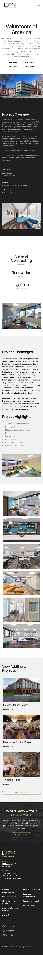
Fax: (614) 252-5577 (9, 876)
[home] (10, 4)
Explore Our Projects (31, 889)
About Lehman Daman (8, 902)
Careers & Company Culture (10, 909)
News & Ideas (28, 905)
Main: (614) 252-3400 (10, 873)
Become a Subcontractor (29, 895)
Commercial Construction (8, 890)
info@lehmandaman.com (11, 878)
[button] (38, 4)
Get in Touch (7, 915)
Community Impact (31, 901)
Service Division (9, 896)
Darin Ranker (7, 173)
